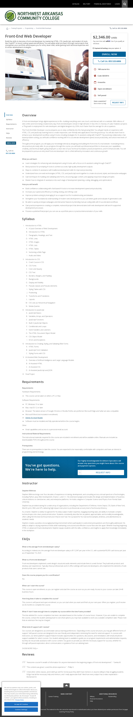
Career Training (53, 696)
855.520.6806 (10, 153)
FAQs (8, 133)
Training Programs (16, 28)
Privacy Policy (69, 712)
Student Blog (112, 696)
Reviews (9, 138)
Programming (29, 28)
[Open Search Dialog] (125, 3)
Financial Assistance (96, 699)
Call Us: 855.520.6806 (118, 28)
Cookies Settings (21, 709)
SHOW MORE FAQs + (30, 648)
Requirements (11, 124)
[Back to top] (66, 693)
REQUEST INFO (118, 102)
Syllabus (9, 119)
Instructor (10, 129)
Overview (9, 115)
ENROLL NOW (109, 54)
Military (92, 696)
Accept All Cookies (21, 704)
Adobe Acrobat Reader (34, 418)
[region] (21, 698)
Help (91, 701)
